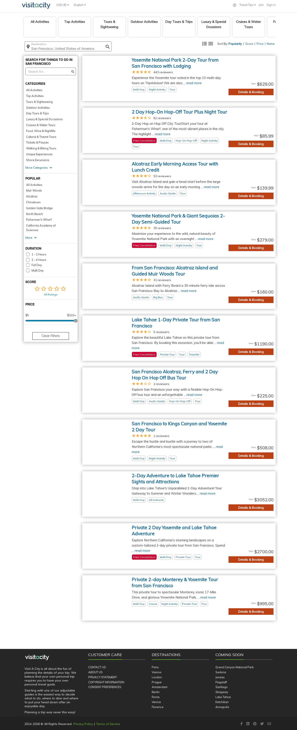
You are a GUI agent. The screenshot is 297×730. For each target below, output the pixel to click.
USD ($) (61, 5)
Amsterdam (159, 687)
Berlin (156, 692)
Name (271, 43)
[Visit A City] (37, 657)
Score (249, 43)
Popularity (235, 43)
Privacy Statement (102, 677)
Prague (157, 682)
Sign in (271, 5)
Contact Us (97, 667)
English (79, 5)
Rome (156, 697)
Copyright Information (106, 682)
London (157, 677)
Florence (158, 707)
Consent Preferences (104, 687)
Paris (155, 667)
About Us (95, 672)
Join (261, 5)
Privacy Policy (83, 724)
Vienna (156, 672)
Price (260, 43)
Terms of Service (108, 724)
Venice (156, 702)
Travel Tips (246, 5)
